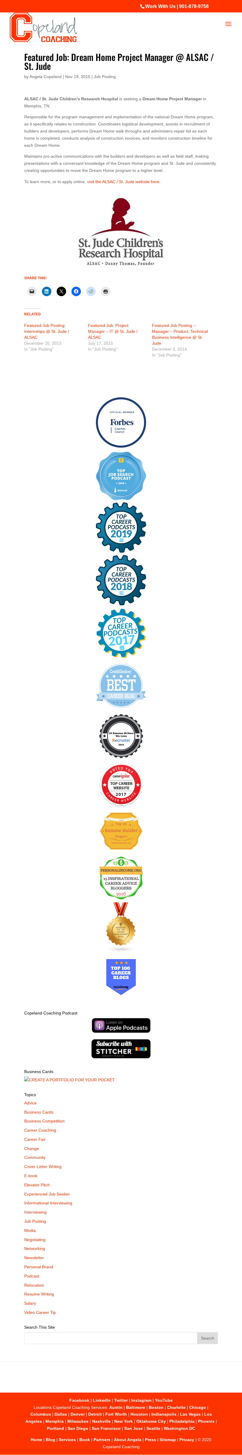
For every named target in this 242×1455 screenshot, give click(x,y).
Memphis (54, 1421)
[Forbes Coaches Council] (121, 446)
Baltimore (135, 1407)
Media (30, 1230)
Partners (102, 1439)
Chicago (197, 1407)
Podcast (31, 1276)
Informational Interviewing (48, 1203)
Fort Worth (116, 1414)
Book (84, 1439)
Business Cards (38, 1112)
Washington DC (179, 1428)
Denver (78, 1414)
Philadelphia (181, 1421)
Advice (30, 1103)
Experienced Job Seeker (47, 1194)
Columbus (40, 1414)
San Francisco (106, 1428)
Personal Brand (38, 1266)
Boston (156, 1407)
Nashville (101, 1421)
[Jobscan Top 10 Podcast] (121, 498)
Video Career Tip (40, 1312)
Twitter (121, 1400)
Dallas (61, 1414)
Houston (139, 1414)
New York (123, 1421)
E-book (30, 1175)
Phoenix (206, 1421)
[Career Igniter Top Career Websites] (121, 805)
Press (150, 1439)
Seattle (153, 1428)
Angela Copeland (46, 76)
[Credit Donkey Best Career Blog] (121, 709)
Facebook (79, 1400)
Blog (50, 1439)
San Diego (78, 1428)
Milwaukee (78, 1421)
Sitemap (168, 1439)
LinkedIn (102, 1400)
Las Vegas (190, 1414)
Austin (115, 1407)
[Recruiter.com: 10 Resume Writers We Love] (121, 759)
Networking (34, 1248)
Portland (55, 1428)
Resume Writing (39, 1294)
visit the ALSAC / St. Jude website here (123, 181)
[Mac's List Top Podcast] (121, 656)
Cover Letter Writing (43, 1166)
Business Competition (44, 1121)
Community (34, 1157)
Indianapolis (163, 1414)
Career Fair (35, 1139)
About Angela (127, 1439)
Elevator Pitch (37, 1185)
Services (67, 1439)
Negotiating (34, 1239)
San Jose (133, 1428)
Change (31, 1148)
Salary (30, 1303)
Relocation (34, 1285)
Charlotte (176, 1407)
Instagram (141, 1400)
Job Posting (105, 76)
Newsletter (34, 1257)
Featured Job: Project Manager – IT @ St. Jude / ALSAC (113, 331)
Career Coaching (40, 1130)
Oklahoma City (151, 1421)
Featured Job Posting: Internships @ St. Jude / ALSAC (46, 331)
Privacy (186, 1439)
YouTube (164, 1400)
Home (36, 1439)
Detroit (95, 1414)
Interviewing (35, 1212)
